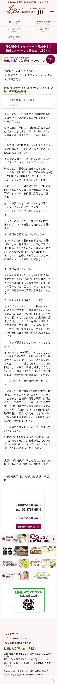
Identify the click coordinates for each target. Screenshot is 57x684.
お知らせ (32, 71)
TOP (53, 680)
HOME (7, 71)
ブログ (18, 71)
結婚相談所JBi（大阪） (21, 648)
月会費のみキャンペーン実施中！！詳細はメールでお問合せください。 (28, 48)
